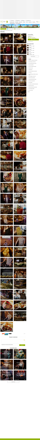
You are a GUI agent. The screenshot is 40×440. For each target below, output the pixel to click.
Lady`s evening (6, 364)
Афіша (23, 20)
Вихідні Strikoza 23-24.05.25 (6, 375)
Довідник (18, 20)
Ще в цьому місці (33, 56)
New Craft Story (20, 375)
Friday (30, 51)
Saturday (30, 47)
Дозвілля (29, 20)
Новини (12, 20)
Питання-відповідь (12, 23)
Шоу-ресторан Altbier (16, 379)
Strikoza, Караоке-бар (3, 379)
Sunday (30, 45)
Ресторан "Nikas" (30, 34)
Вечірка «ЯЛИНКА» (6, 353)
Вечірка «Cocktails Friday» (20, 354)
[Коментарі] (24, 333)
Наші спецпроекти (18, 23)
